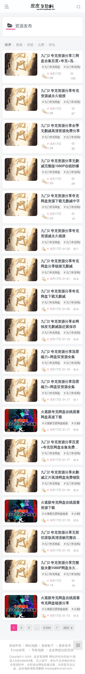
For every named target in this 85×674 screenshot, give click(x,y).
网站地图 (31, 645)
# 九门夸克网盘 (51, 67)
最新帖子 (48, 645)
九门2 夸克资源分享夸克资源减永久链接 (60, 93)
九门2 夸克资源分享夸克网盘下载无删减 (60, 293)
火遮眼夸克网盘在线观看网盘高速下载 (60, 414)
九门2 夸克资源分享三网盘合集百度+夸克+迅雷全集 (60, 61)
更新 (19, 44)
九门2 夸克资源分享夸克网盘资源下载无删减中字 (60, 198)
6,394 (47, 627)
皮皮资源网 (41, 656)
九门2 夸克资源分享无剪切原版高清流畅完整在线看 (60, 537)
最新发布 (65, 645)
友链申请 (15, 645)
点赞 (41, 44)
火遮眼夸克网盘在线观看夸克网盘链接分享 (60, 600)
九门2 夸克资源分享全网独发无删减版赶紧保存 (60, 324)
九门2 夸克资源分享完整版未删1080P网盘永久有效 (60, 568)
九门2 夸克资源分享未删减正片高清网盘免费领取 (60, 474)
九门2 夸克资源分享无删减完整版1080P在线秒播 (60, 163)
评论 (52, 44)
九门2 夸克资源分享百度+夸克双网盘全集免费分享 (60, 447)
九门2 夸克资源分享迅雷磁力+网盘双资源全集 (60, 354)
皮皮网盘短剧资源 (61, 650)
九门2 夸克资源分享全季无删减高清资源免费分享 (60, 128)
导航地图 (38, 650)
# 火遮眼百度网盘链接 (55, 423)
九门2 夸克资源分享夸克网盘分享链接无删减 (60, 263)
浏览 (30, 44)
